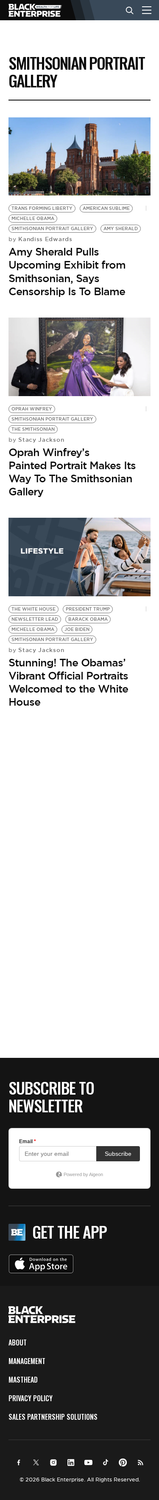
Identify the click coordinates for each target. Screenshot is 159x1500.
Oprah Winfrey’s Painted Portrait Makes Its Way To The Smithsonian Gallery (72, 472)
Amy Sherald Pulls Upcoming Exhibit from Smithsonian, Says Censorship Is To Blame (67, 271)
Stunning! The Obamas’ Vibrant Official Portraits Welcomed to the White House (68, 682)
